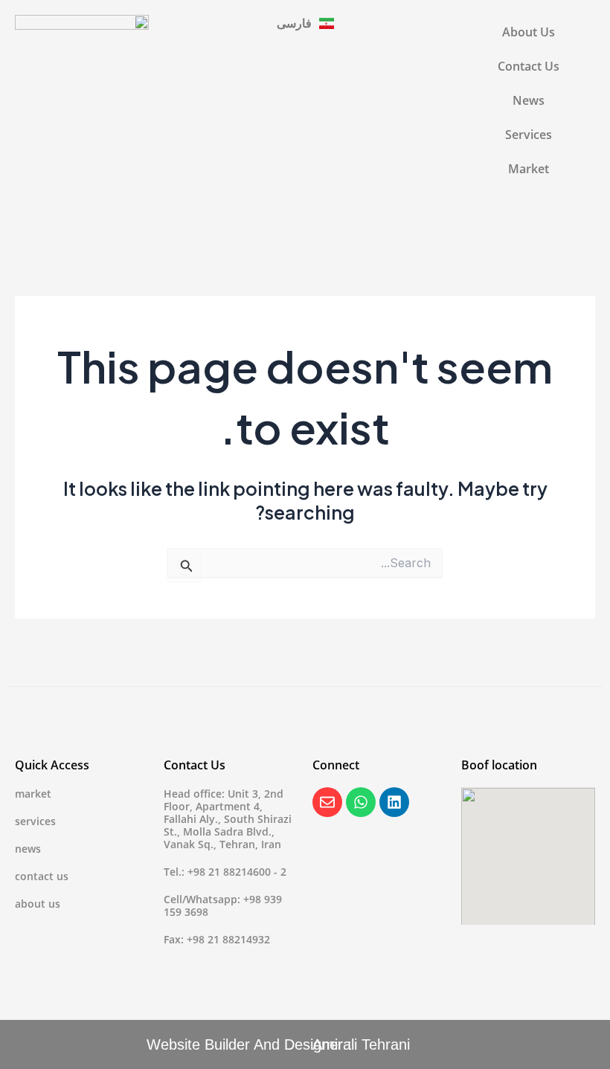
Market (528, 168)
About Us (528, 31)
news (28, 849)
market (33, 794)
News (529, 100)
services (35, 821)
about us (37, 904)
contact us (41, 876)
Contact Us (528, 65)
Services (528, 134)
